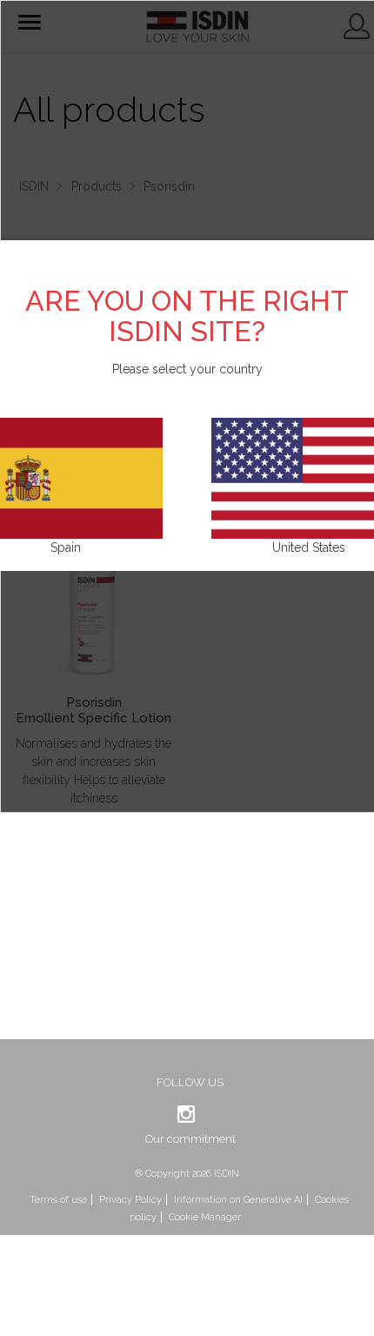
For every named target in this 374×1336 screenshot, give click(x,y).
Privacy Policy (130, 1199)
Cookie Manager (205, 1217)
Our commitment (190, 1138)
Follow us (190, 1082)
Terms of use (58, 1199)
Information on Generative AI (238, 1199)
